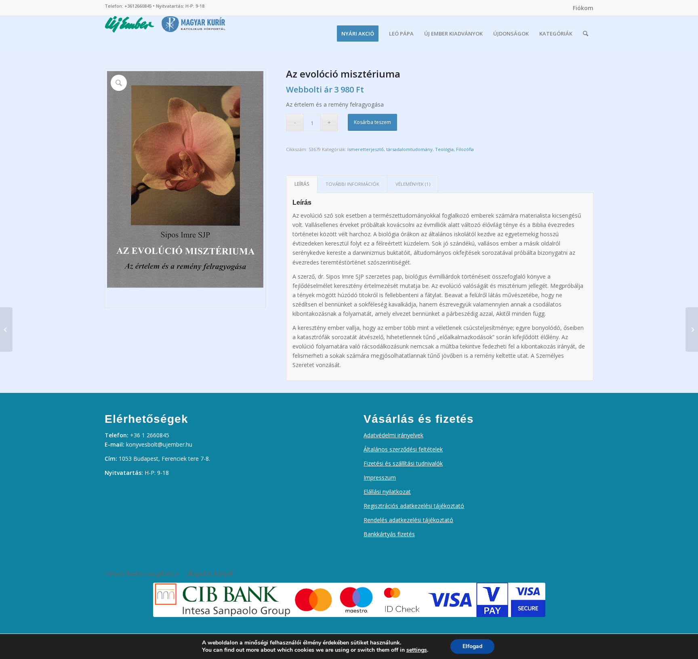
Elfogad (472, 646)
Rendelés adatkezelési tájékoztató (408, 520)
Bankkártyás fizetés (389, 534)
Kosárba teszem (372, 122)
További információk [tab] (352, 184)
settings (416, 650)
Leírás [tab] (301, 184)
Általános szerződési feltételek (403, 449)
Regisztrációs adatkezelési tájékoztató (414, 506)
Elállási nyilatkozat (387, 491)
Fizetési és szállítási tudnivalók (403, 463)
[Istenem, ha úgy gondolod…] (6, 329)
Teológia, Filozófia (454, 149)
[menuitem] (581, 8)
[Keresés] (585, 33)
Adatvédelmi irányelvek (393, 435)
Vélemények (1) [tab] (412, 184)
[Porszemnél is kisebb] (691, 329)
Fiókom (583, 8)
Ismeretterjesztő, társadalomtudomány (390, 149)
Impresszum (380, 477)
